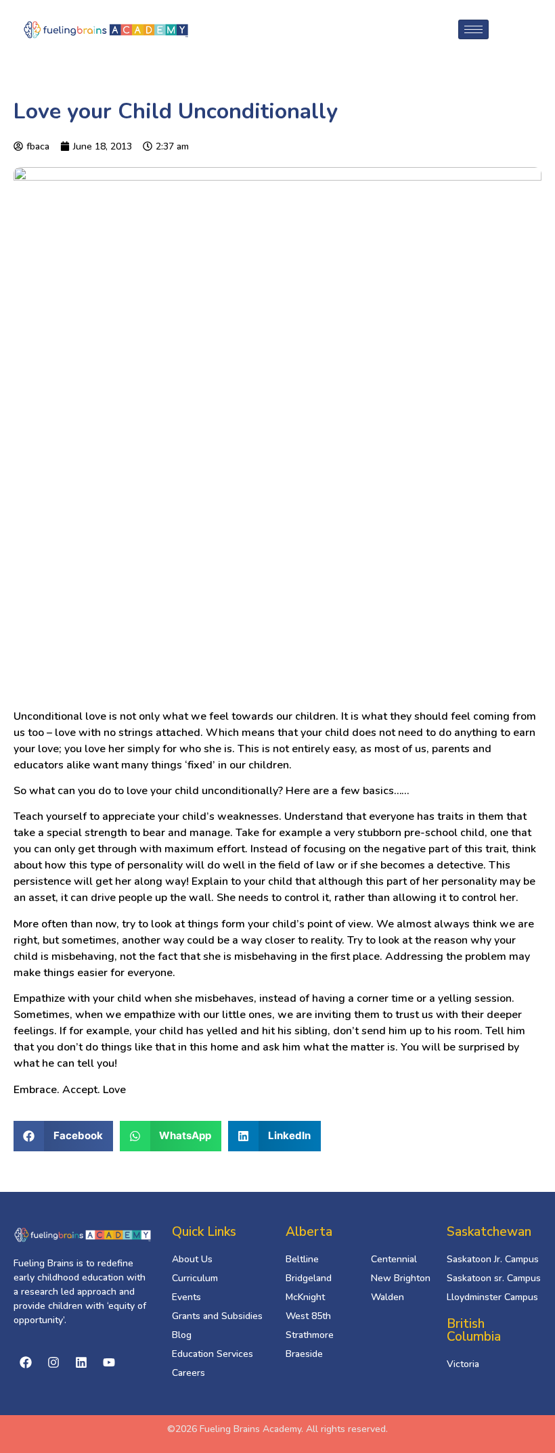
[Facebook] (26, 1362)
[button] (63, 1136)
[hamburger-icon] (473, 29)
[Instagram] (53, 1362)
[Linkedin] (81, 1362)
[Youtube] (109, 1362)
